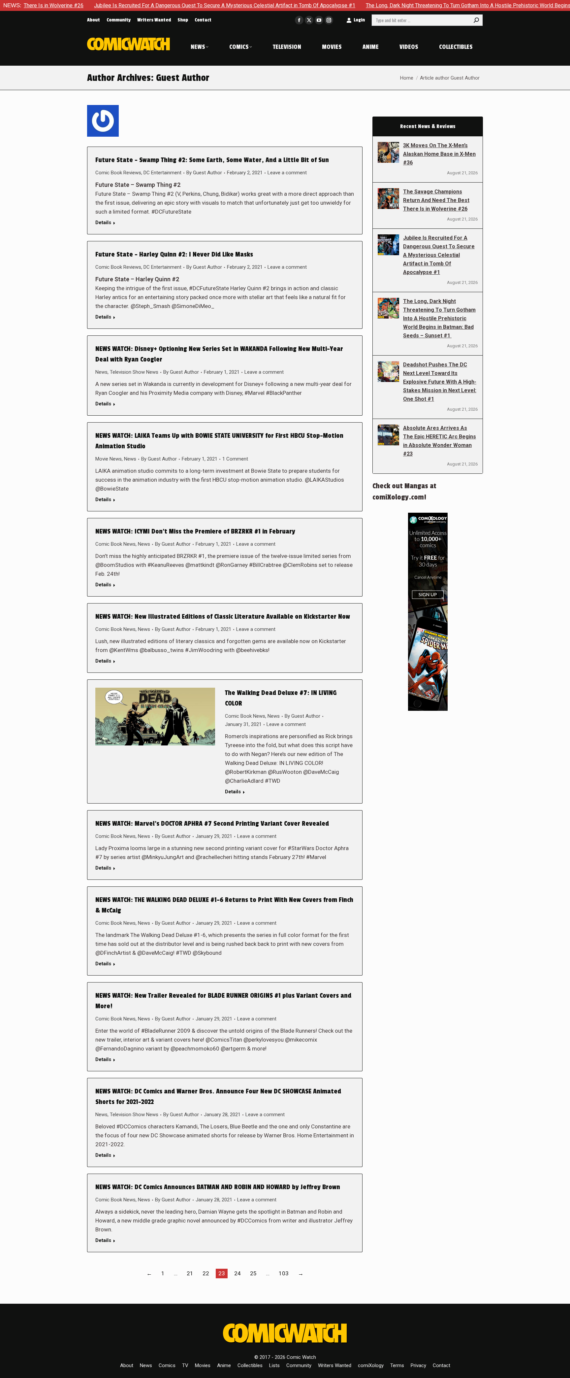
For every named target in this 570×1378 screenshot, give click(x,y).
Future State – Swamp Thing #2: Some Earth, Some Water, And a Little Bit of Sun (212, 160)
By (204, 173)
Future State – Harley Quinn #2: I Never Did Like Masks (174, 254)
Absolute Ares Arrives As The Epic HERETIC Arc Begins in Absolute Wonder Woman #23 (439, 441)
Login (359, 20)
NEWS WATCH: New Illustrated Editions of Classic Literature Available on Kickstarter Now (222, 617)
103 (284, 1273)
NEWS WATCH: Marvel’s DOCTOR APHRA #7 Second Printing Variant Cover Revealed (212, 824)
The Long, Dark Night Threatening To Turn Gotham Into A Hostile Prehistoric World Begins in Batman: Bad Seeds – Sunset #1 (439, 318)
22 (206, 1273)
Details (103, 222)
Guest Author (182, 78)
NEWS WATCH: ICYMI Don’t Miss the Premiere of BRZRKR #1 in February (195, 531)
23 (221, 1273)
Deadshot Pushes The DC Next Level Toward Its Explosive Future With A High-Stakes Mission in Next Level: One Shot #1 (439, 382)
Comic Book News (115, 544)
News (101, 372)
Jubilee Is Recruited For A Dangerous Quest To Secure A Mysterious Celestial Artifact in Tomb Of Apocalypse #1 (169, 5)
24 (237, 1273)
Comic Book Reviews (118, 173)
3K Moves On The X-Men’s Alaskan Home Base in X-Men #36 (439, 154)
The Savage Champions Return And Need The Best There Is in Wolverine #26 (436, 200)
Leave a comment (287, 173)
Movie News (108, 459)
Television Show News (134, 372)
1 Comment (235, 459)
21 (190, 1273)
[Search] (476, 20)
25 (253, 1273)
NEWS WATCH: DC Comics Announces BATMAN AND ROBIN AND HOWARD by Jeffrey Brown (217, 1187)
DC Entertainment (162, 173)
